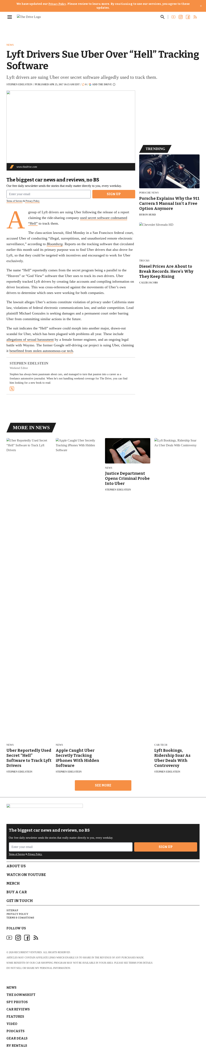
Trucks (144, 260)
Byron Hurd (147, 214)
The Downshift (20, 995)
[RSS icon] (36, 937)
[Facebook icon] (27, 937)
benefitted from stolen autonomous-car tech (41, 351)
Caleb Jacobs (148, 282)
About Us (16, 866)
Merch (13, 883)
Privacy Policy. (32, 201)
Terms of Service (14, 201)
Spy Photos (17, 1002)
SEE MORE (103, 785)
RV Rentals (16, 1046)
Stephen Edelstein (19, 84)
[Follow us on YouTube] (173, 17)
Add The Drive (102, 84)
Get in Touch (19, 901)
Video (11, 1024)
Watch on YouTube (26, 875)
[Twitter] (12, 388)
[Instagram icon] (18, 937)
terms (133, 962)
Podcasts (15, 1031)
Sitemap (12, 910)
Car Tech (160, 745)
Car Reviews (18, 1009)
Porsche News (149, 193)
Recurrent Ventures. (28, 952)
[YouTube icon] (9, 937)
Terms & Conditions (20, 917)
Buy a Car (16, 892)
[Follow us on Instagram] (181, 17)
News (10, 45)
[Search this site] (163, 17)
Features (15, 1016)
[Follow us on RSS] (195, 17)
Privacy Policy (57, 3)
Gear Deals (17, 1038)
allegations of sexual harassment (30, 339)
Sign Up (114, 194)
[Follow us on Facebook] (188, 17)
